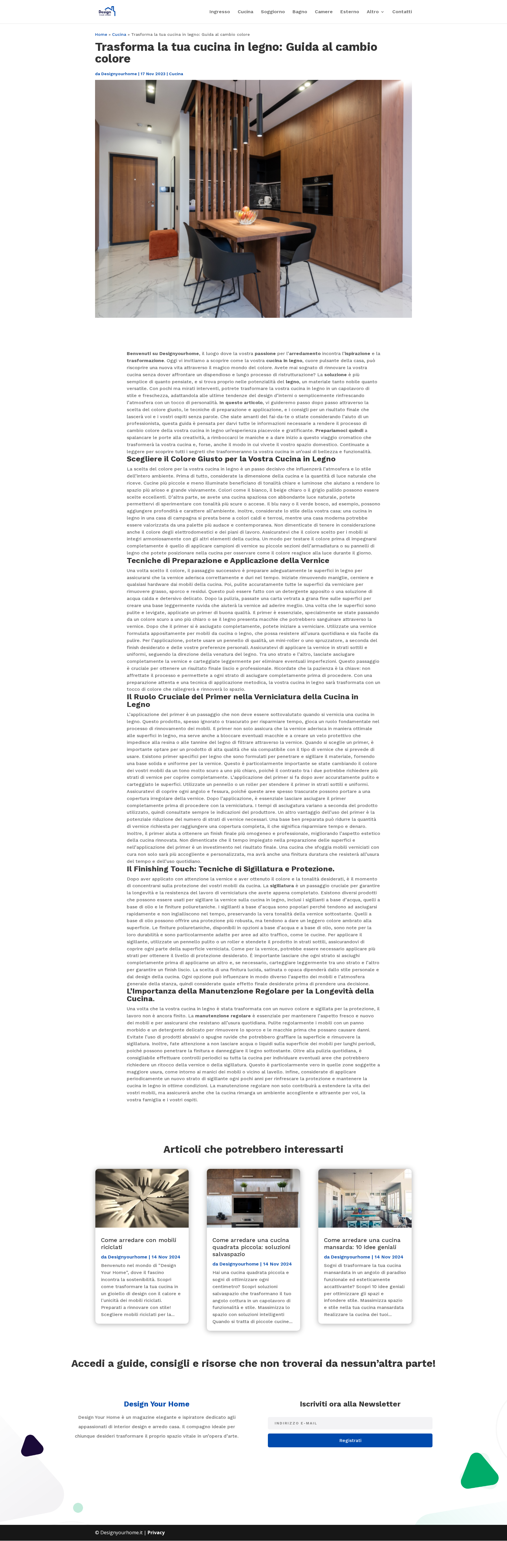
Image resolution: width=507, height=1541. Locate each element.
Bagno (300, 12)
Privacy (156, 1532)
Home (101, 34)
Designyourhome (119, 73)
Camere (324, 12)
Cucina (245, 12)
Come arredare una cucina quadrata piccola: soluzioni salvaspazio (251, 1247)
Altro (373, 12)
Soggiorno (273, 12)
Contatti (402, 12)
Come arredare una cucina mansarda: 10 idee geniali (362, 1243)
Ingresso (219, 12)
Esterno (349, 12)
